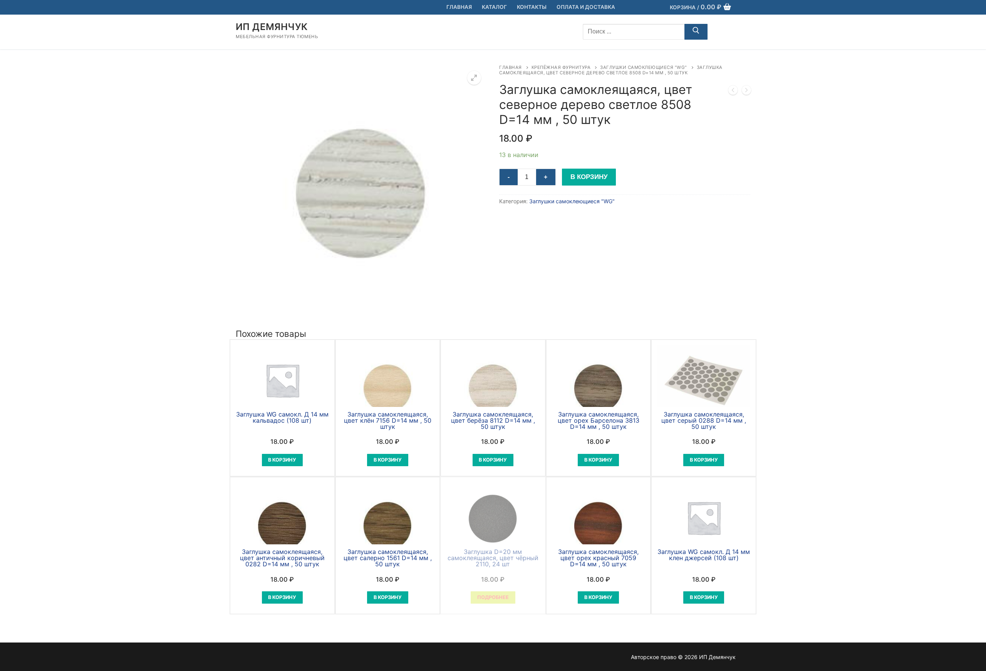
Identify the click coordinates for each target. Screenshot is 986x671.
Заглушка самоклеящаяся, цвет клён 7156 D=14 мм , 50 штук (387, 420)
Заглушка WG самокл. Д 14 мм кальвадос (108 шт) (282, 417)
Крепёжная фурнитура (561, 67)
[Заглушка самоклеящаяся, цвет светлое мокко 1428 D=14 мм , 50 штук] (733, 91)
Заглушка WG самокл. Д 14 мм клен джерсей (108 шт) (703, 555)
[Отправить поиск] (696, 32)
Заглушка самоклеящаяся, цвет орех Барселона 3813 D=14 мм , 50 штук (598, 420)
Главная (510, 67)
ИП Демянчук (271, 26)
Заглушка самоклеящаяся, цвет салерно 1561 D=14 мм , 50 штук (388, 558)
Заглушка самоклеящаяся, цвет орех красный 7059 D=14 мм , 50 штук (598, 558)
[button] (474, 78)
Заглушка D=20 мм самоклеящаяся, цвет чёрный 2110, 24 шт (493, 558)
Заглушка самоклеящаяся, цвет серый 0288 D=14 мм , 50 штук (703, 420)
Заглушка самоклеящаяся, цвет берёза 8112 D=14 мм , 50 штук (493, 420)
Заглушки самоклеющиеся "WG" (643, 67)
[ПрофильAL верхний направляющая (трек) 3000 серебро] (746, 91)
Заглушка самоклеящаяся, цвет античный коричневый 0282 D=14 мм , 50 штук (282, 558)
